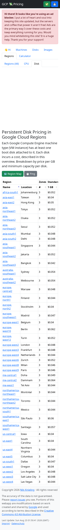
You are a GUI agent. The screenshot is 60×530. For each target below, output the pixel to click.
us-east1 (7, 441)
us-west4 (8, 481)
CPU (26, 63)
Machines (21, 49)
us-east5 (7, 456)
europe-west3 (11, 350)
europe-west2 (11, 345)
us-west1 (8, 466)
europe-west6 (11, 360)
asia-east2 (8, 202)
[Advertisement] (30, 98)
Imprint (6, 523)
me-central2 (10, 380)
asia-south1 (9, 233)
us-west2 (8, 471)
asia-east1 (8, 197)
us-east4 (7, 449)
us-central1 (9, 434)
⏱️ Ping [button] (30, 173)
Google (33, 507)
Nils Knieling (27, 490)
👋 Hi (7, 49)
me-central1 (10, 375)
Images (48, 49)
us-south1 (8, 461)
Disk (36, 63)
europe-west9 (11, 370)
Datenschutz (18, 523)
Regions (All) (11, 63)
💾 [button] (54, 4)
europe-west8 (11, 365)
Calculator (25, 56)
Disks (35, 49)
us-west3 (8, 476)
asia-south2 (9, 238)
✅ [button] (46, 4)
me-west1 (8, 385)
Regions (9, 56)
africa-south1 (10, 192)
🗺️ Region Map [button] (13, 173)
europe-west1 (11, 322)
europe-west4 (11, 355)
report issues (17, 499)
